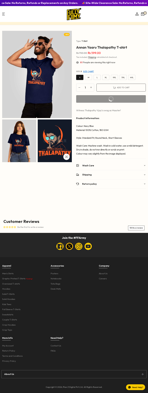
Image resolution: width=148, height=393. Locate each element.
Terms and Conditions (12, 356)
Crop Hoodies (9, 324)
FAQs (53, 350)
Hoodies (6, 288)
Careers (103, 278)
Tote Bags (55, 283)
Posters (54, 273)
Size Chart (88, 71)
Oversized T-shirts (11, 283)
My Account (8, 345)
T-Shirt (84, 41)
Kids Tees (6, 304)
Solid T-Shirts (8, 294)
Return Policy (8, 350)
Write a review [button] (136, 228)
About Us (103, 273)
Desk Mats (56, 288)
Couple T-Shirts (9, 319)
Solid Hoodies (8, 299)
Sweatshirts (7, 314)
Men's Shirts (8, 273)
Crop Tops (7, 329)
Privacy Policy (9, 361)
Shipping (92, 57)
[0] (142, 14)
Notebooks (56, 278)
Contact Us (56, 345)
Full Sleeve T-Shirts (11, 309)
